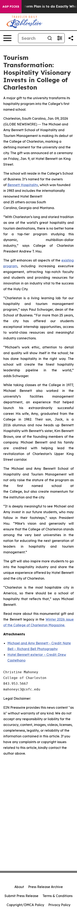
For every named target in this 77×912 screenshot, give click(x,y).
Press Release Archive (45, 887)
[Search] (50, 38)
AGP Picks (10, 6)
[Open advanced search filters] (59, 38)
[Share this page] (71, 38)
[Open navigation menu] (7, 38)
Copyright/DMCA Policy (25, 905)
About (19, 887)
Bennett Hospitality (22, 185)
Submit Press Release (21, 896)
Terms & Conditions (57, 896)
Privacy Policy (59, 905)
